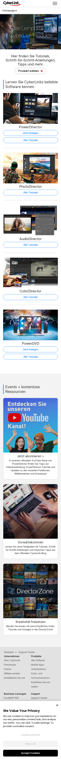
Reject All (30, 743)
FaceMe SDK (11, 698)
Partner (7, 669)
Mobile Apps (37, 664)
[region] (30, 730)
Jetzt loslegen (30, 133)
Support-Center (39, 698)
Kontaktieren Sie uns (14, 677)
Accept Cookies (30, 753)
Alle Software (38, 660)
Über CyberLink (12, 660)
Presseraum (10, 664)
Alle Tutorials (30, 140)
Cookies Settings (30, 734)
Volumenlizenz (38, 669)
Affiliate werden (12, 673)
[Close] (57, 705)
